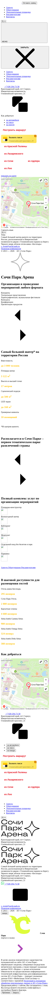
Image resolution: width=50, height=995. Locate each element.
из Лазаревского (13, 153)
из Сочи (8, 161)
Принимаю (6, 993)
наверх (4, 913)
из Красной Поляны (15, 146)
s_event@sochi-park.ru (10, 246)
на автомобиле (12, 120)
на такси (10, 122)
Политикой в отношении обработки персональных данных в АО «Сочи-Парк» (24, 982)
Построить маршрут (14, 130)
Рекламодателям (13, 14)
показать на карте (8, 176)
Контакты (10, 17)
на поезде (10, 125)
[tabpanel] (25, 756)
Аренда (9, 7)
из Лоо (8, 168)
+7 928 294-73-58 (12, 87)
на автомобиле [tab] (13, 745)
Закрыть (16, 993)
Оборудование (12, 10)
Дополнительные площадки (18, 12)
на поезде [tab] (11, 751)
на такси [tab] (10, 748)
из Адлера (34, 161)
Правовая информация (11, 249)
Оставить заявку (29, 3)
